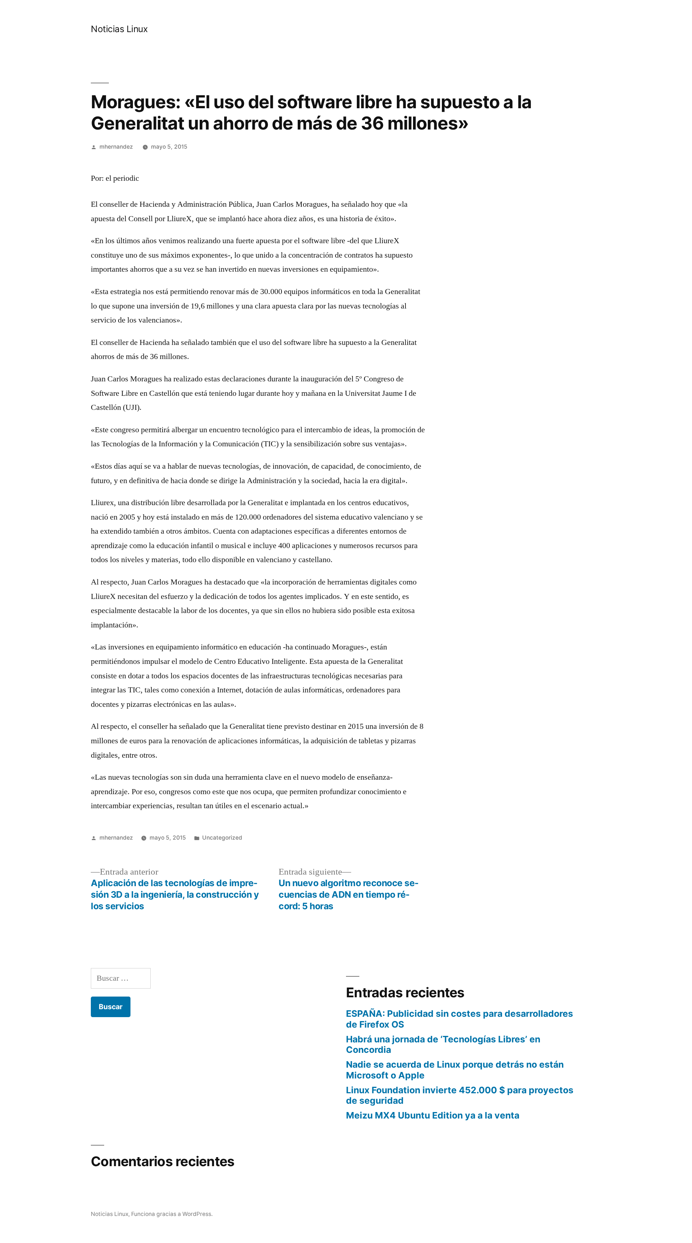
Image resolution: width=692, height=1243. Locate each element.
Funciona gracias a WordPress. (172, 1214)
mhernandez (116, 146)
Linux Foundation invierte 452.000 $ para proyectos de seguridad (459, 1095)
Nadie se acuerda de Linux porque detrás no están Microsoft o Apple (455, 1070)
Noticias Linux (119, 28)
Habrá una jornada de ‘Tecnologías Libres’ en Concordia (443, 1044)
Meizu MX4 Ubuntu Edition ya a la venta (432, 1115)
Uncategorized (222, 837)
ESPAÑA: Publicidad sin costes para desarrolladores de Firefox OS (459, 1019)
